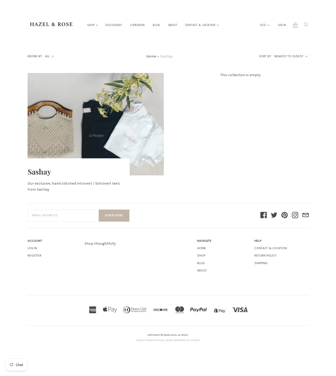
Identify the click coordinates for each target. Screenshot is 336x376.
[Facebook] (263, 215)
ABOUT (202, 270)
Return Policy (265, 255)
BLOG (201, 263)
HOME (201, 248)
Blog (156, 25)
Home (151, 56)
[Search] (306, 26)
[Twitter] (274, 215)
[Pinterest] (284, 215)
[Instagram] (295, 215)
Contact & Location (200, 25)
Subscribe (114, 215)
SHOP (201, 255)
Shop (91, 25)
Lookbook (137, 25)
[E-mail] (305, 215)
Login (282, 25)
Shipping (260, 263)
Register (34, 255)
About (172, 25)
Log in (32, 248)
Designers (113, 25)
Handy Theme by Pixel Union (154, 340)
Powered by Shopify (187, 340)
